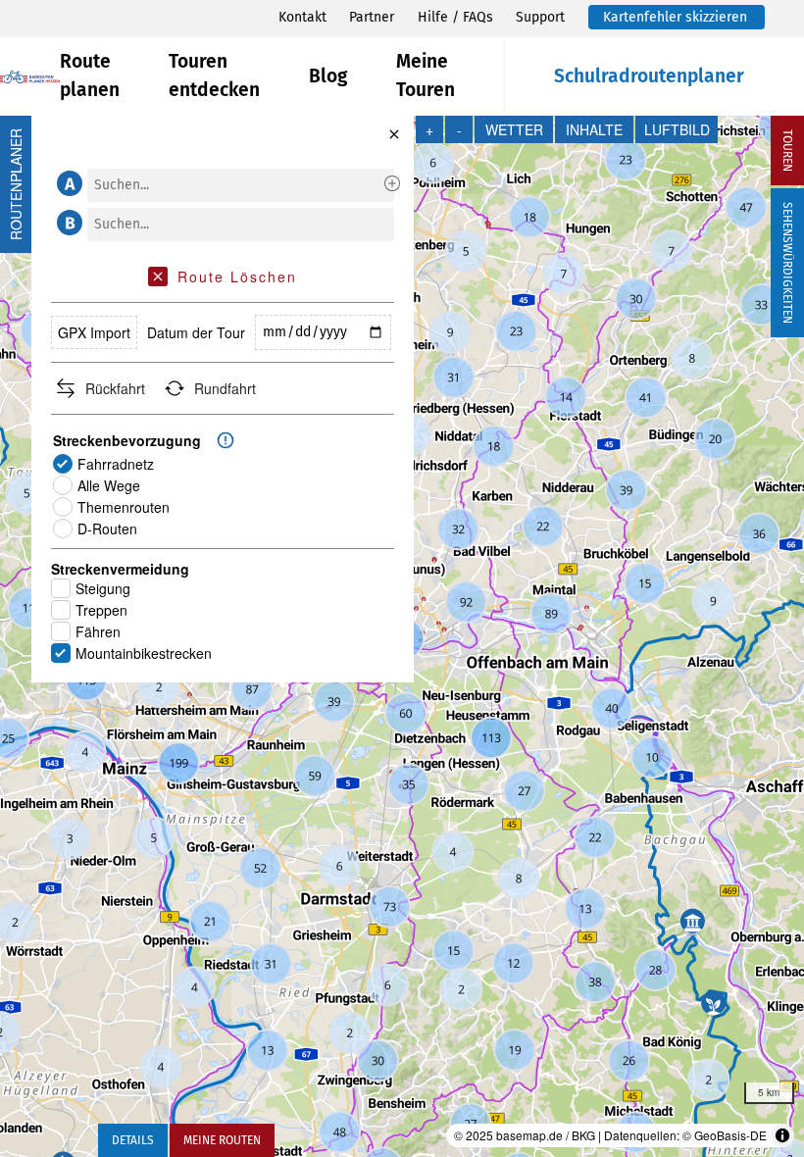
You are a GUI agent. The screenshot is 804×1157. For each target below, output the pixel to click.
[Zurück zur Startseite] (30, 77)
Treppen (101, 610)
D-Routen (107, 528)
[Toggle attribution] (782, 1135)
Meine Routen (222, 1140)
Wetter (514, 129)
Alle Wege (108, 485)
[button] (66, 183)
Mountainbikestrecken (143, 653)
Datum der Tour (196, 332)
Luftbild (677, 129)
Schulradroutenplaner (649, 76)
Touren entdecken (214, 75)
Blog (328, 76)
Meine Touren (425, 75)
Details (133, 1140)
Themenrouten (123, 507)
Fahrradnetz (115, 464)
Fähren (98, 631)
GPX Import (94, 332)
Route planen (90, 75)
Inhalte (594, 129)
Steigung (102, 588)
